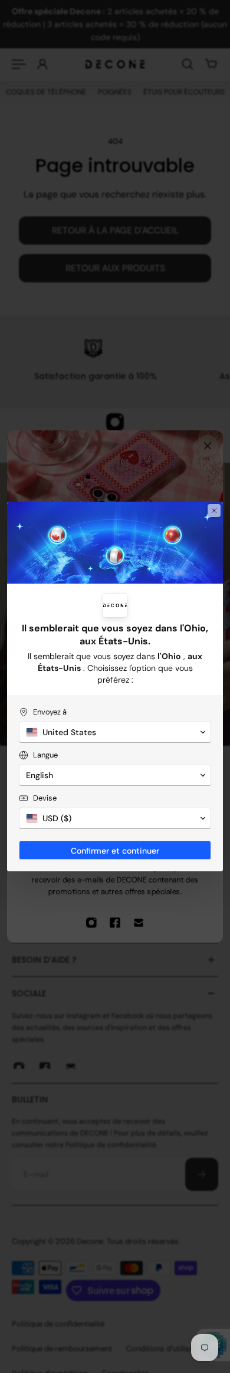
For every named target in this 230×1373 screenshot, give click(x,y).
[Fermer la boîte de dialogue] (214, 510)
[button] (115, 732)
